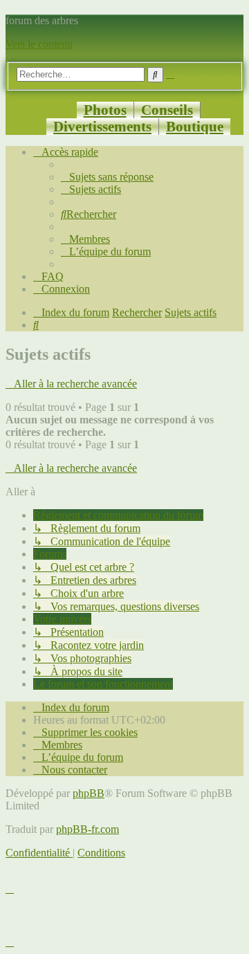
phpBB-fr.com (87, 829)
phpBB (88, 793)
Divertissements (102, 126)
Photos (105, 110)
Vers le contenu (39, 44)
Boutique (194, 126)
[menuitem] (107, 177)
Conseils (167, 110)
